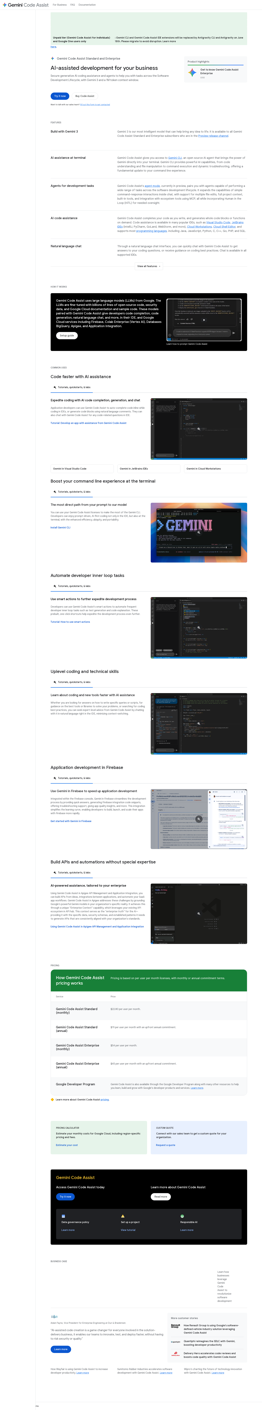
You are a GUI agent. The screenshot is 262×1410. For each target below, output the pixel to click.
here (53, 46)
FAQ (72, 4)
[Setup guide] (67, 335)
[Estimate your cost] (67, 1145)
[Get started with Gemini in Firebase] (71, 821)
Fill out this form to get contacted (95, 104)
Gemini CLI (175, 158)
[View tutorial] (128, 1230)
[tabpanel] (149, 435)
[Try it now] (60, 96)
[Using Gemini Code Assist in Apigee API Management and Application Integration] (97, 926)
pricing (105, 1099)
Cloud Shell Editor (224, 226)
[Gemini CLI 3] (199, 532)
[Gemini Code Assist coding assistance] (199, 429)
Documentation (87, 4)
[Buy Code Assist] (85, 96)
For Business (60, 4)
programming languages (151, 231)
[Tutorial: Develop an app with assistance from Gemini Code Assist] (88, 423)
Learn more (197, 1088)
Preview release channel (213, 136)
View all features (147, 266)
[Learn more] (68, 1230)
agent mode (152, 186)
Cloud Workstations (199, 226)
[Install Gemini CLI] (60, 527)
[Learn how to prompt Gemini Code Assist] (204, 320)
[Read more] (161, 1196)
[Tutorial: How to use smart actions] (70, 622)
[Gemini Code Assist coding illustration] (199, 628)
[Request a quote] (165, 1145)
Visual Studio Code (218, 222)
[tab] (72, 387)
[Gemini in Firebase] (199, 819)
